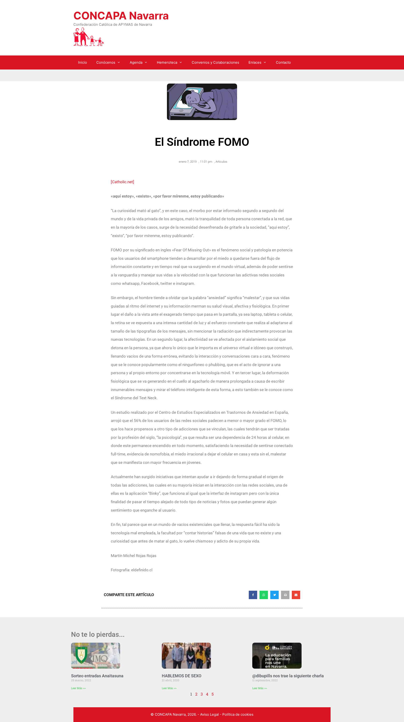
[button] (253, 595)
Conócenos (105, 62)
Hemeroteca (167, 62)
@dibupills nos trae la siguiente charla (288, 675)
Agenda (136, 62)
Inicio (82, 62)
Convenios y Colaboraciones (215, 62)
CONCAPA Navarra (121, 15)
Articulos (221, 161)
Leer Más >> (78, 688)
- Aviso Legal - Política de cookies (225, 714)
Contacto (283, 62)
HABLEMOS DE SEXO (181, 675)
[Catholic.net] (122, 182)
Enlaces (255, 62)
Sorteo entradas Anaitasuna (97, 675)
